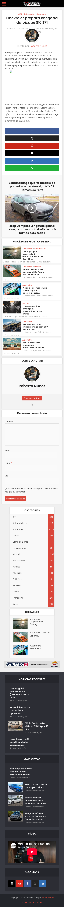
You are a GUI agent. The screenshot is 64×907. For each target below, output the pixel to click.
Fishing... (34, 624)
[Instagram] (11, 883)
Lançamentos (40, 248)
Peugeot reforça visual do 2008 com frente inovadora (35, 816)
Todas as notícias (32, 398)
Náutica (37, 266)
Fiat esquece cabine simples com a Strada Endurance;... (21, 771)
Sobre (31, 902)
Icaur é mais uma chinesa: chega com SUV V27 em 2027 (35, 327)
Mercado (41, 14)
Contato (39, 902)
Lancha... (34, 635)
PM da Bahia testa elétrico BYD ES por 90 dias (36, 726)
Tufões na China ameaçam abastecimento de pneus (32, 310)
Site (6, 475)
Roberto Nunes (38, 46)
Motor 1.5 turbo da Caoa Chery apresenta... (20, 710)
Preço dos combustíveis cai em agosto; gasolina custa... (34, 290)
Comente (9, 421)
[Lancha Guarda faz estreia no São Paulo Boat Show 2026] (21, 637)
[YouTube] (19, 883)
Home (24, 902)
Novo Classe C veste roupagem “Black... (36, 786)
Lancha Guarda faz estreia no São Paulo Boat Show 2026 (33, 272)
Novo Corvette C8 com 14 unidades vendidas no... (19, 742)
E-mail (8, 463)
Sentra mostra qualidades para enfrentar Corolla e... (36, 800)
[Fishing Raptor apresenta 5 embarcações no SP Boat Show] (21, 623)
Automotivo (29, 14)
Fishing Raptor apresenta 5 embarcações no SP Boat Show (32, 255)
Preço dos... (36, 648)
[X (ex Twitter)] (35, 883)
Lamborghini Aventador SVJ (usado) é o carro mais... (19, 693)
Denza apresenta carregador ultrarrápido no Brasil (33, 345)
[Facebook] (27, 883)
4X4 (20, 14)
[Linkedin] (42, 883)
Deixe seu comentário (20, 777)
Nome (9, 450)
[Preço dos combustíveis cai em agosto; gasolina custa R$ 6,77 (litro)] (21, 650)
